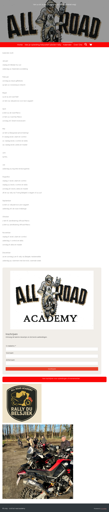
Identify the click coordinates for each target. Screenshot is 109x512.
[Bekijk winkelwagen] (90, 44)
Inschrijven (52, 369)
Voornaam (9, 353)
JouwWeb (104, 508)
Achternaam (10, 360)
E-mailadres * (11, 346)
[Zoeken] (85, 44)
